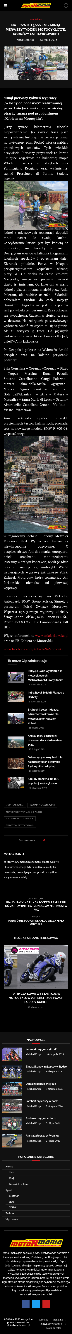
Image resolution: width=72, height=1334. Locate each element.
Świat (12, 1172)
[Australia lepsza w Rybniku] (12, 1140)
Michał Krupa (34, 1054)
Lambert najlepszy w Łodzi (42, 1101)
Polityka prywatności (51, 1323)
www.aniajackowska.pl (51, 635)
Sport (9, 1190)
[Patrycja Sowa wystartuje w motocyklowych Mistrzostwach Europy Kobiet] (16, 677)
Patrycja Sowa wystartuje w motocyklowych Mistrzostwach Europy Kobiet (45, 675)
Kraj (11, 1178)
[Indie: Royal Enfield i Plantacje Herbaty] (16, 696)
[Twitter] (36, 1304)
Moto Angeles (53, 1328)
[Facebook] (26, 1304)
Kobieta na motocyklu (42, 805)
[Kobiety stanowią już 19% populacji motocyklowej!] (16, 782)
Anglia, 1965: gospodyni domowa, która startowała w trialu (45, 740)
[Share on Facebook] (49, 840)
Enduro (10, 1213)
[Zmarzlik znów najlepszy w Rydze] (12, 1071)
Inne (11, 1201)
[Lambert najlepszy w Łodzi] (12, 1106)
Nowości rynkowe (19, 1184)
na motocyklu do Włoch (19, 818)
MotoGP (14, 1195)
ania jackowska (15, 805)
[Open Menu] (5, 5)
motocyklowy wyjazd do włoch (24, 812)
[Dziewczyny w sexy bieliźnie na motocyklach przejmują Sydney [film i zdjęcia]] (16, 763)
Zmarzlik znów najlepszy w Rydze (46, 1066)
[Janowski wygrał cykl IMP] (12, 1054)
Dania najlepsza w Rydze (41, 1083)
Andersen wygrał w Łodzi (41, 1118)
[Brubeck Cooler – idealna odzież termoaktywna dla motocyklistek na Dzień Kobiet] (16, 718)
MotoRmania (25, 40)
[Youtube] (46, 1304)
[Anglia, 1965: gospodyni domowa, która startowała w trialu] (16, 742)
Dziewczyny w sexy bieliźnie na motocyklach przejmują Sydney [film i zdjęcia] (45, 762)
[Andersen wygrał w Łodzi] (12, 1123)
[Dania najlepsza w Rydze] (12, 1089)
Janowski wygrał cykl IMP (41, 1049)
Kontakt (43, 1319)
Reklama (58, 1319)
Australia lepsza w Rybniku (42, 1135)
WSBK (12, 1207)
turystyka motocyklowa (20, 825)
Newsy (9, 1166)
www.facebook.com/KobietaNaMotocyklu (34, 649)
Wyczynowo (12, 1219)
